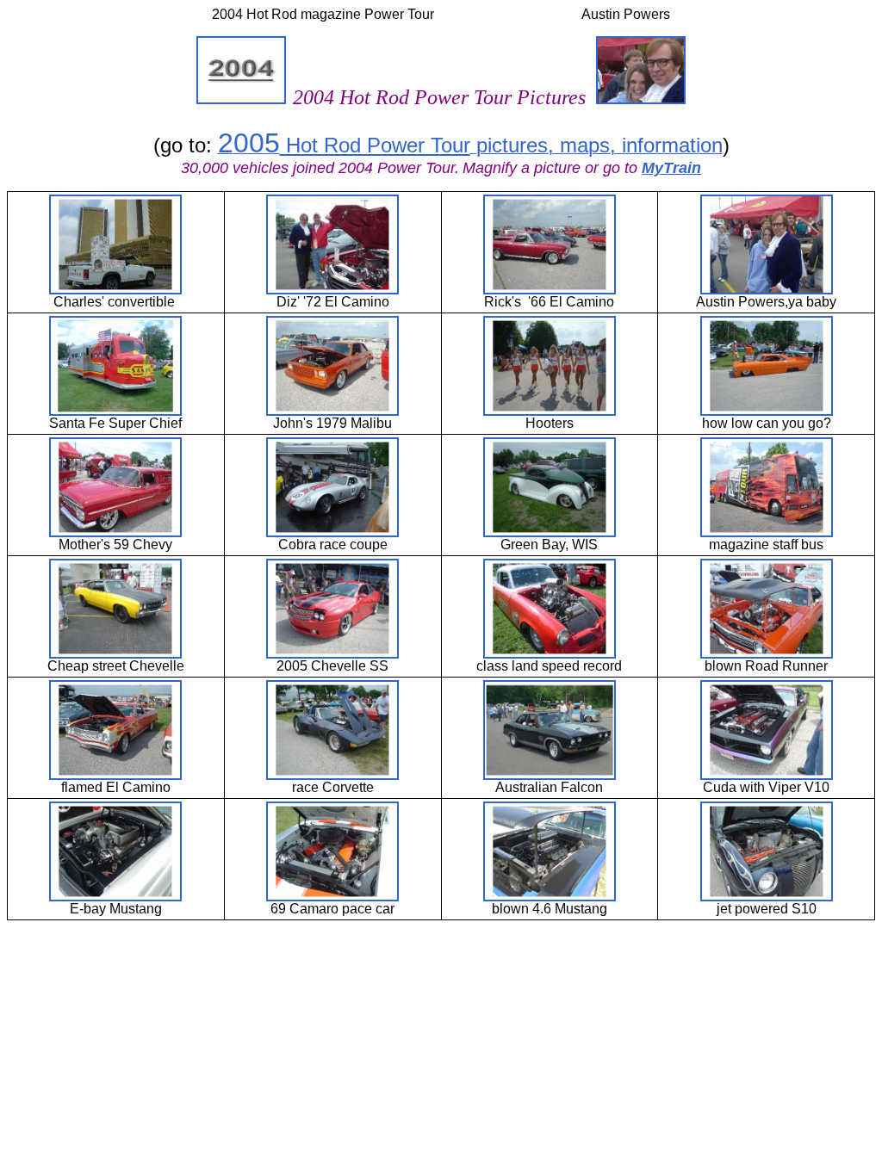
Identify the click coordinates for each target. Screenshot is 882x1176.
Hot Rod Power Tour (375, 145)
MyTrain (671, 167)
